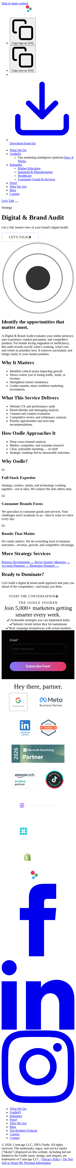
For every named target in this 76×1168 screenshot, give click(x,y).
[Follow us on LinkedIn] (38, 1028)
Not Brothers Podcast (23, 1130)
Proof (13, 183)
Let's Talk (8, 200)
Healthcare (25, 175)
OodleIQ (15, 154)
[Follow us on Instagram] (38, 1102)
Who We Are (18, 186)
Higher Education (29, 168)
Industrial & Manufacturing (35, 172)
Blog (13, 190)
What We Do (18, 150)
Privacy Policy (51, 1159)
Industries (16, 164)
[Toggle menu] (16, 201)
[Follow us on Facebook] (38, 955)
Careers (14, 194)
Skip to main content (15, 3)
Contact (15, 1138)
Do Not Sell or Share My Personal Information (37, 1161)
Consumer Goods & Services (36, 179)
